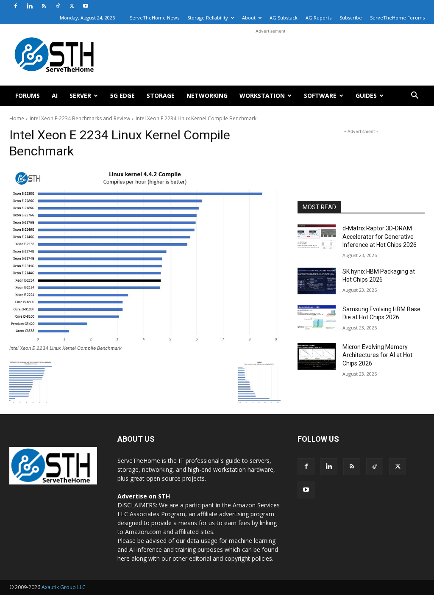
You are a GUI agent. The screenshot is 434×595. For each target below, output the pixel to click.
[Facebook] (15, 6)
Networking (207, 95)
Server (80, 95)
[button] (414, 96)
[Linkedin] (29, 6)
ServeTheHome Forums (397, 17)
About (249, 17)
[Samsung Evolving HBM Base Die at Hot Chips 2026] (317, 318)
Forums (27, 95)
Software (320, 95)
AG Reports (318, 17)
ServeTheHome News (154, 17)
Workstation (262, 95)
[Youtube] (85, 6)
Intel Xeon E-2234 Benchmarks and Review (80, 118)
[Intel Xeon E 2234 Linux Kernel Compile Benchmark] (145, 254)
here (123, 558)
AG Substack (284, 17)
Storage (161, 95)
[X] (71, 6)
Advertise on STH (143, 496)
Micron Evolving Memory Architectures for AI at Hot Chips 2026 (377, 355)
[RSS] (43, 6)
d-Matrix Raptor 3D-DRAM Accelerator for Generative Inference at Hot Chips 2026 (379, 236)
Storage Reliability (207, 17)
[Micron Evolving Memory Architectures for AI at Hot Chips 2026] (317, 356)
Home (16, 118)
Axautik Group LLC (64, 587)
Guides (366, 95)
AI (55, 95)
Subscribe (350, 17)
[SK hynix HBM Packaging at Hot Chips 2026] (317, 281)
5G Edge (122, 95)
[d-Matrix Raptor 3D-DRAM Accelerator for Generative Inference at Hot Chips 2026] (317, 237)
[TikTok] (57, 6)
